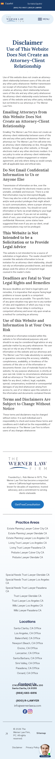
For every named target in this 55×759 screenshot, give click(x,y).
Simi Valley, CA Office (27, 663)
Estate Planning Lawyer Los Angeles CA (27, 538)
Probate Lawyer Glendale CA (27, 557)
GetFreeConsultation (27, 504)
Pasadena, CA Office (27, 668)
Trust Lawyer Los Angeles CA (27, 600)
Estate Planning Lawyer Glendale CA (27, 533)
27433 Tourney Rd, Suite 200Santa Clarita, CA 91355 (27, 687)
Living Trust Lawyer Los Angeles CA (27, 542)
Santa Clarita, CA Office (27, 628)
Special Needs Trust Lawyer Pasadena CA (26, 589)
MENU (46, 19)
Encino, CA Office (27, 648)
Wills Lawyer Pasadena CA (27, 610)
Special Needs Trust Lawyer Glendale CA (27, 574)
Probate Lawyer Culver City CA (27, 552)
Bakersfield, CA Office (27, 638)
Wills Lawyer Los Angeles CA (27, 605)
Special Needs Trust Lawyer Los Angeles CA (27, 581)
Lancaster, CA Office (27, 653)
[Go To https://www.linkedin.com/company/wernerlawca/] (30, 712)
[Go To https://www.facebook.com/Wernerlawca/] (25, 712)
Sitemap (41, 733)
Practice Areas (27, 522)
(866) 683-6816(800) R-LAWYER (27, 696)
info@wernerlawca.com (27, 705)
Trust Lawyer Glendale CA (27, 595)
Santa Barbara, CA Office (27, 658)
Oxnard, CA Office (27, 673)
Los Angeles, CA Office (27, 633)
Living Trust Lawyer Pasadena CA (27, 547)
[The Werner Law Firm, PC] (14, 19)
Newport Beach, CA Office (27, 643)
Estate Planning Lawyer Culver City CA (27, 528)
